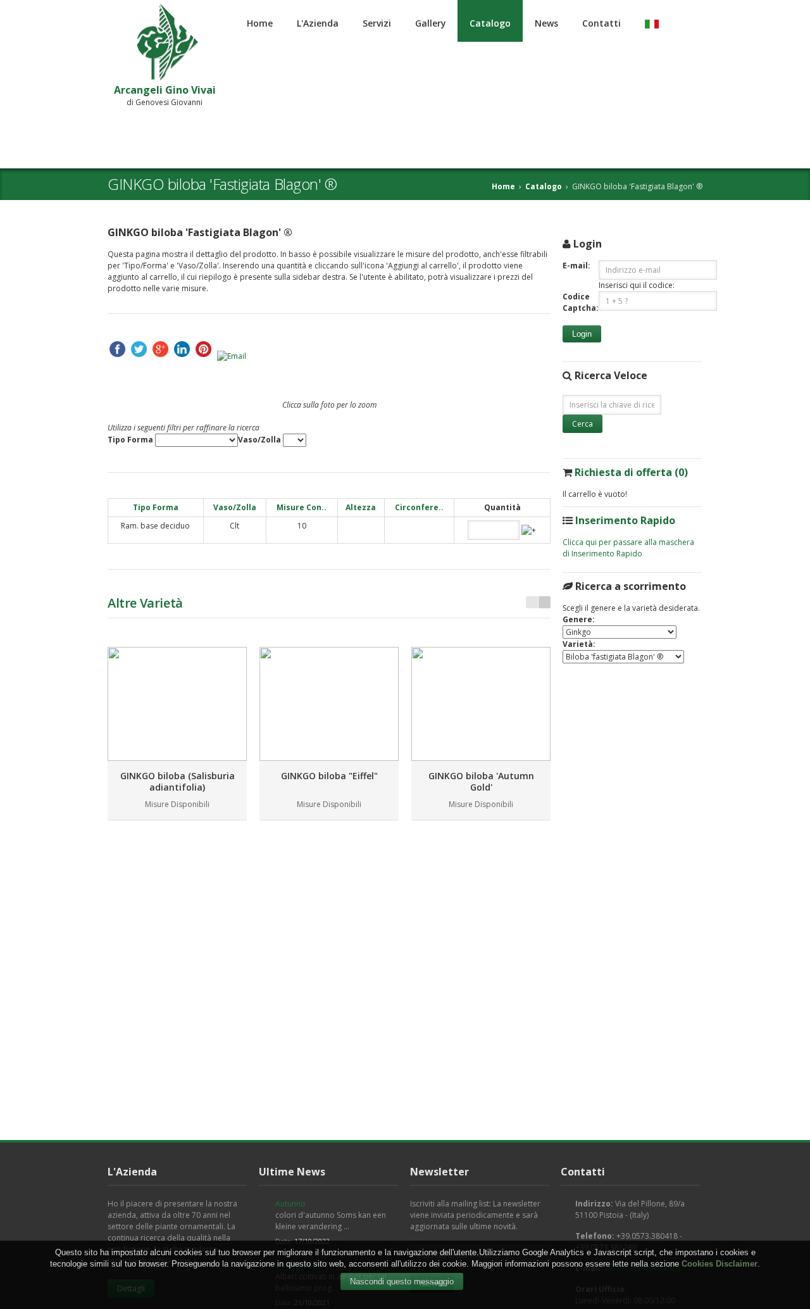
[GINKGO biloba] (329, 704)
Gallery (430, 23)
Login (582, 334)
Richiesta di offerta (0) (631, 472)
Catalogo (490, 23)
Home (260, 23)
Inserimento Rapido (625, 520)
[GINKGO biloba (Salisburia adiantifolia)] (177, 704)
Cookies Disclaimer (719, 1263)
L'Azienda (318, 23)
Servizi (377, 23)
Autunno (290, 1203)
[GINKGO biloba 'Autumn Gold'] (481, 704)
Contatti (601, 23)
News (546, 23)
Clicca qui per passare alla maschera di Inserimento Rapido (628, 548)
